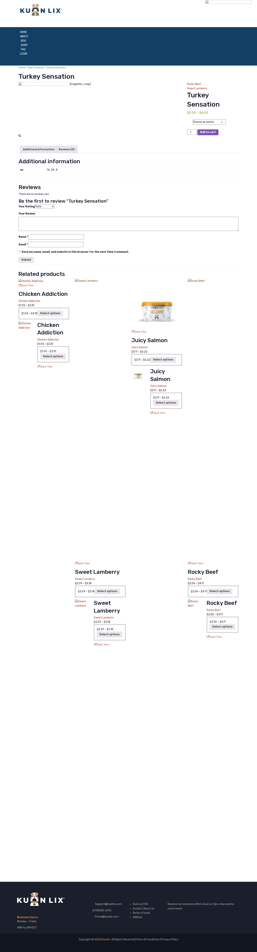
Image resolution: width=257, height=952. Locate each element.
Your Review (27, 213)
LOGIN (23, 53)
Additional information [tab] (38, 149)
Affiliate (137, 917)
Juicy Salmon (139, 347)
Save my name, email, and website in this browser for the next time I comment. (75, 251)
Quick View (27, 285)
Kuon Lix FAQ (140, 904)
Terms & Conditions (148, 939)
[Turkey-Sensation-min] (44, 108)
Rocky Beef (194, 84)
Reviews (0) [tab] (67, 149)
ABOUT (24, 36)
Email (23, 244)
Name (23, 236)
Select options (50, 313)
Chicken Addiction (29, 301)
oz (189, 119)
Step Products (35, 67)
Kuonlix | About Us (143, 908)
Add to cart (208, 132)
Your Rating (27, 206)
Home (21, 67)
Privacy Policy (169, 939)
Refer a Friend (141, 913)
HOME (23, 32)
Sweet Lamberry (197, 88)
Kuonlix (106, 939)
